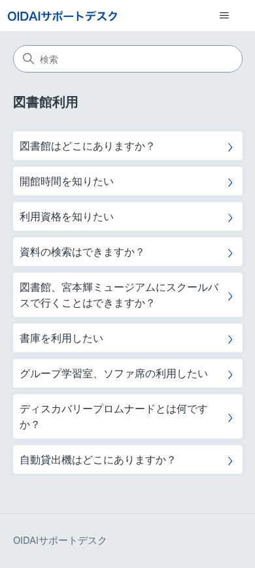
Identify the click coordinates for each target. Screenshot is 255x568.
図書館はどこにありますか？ (88, 145)
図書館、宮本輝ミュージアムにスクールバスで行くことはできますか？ (119, 294)
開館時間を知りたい (67, 181)
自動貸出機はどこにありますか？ (98, 459)
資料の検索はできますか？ (82, 251)
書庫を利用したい (61, 337)
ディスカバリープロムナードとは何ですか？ (114, 416)
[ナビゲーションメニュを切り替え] (224, 15)
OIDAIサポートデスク (60, 540)
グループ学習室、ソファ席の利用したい (114, 373)
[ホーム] (62, 16)
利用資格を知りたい (67, 216)
